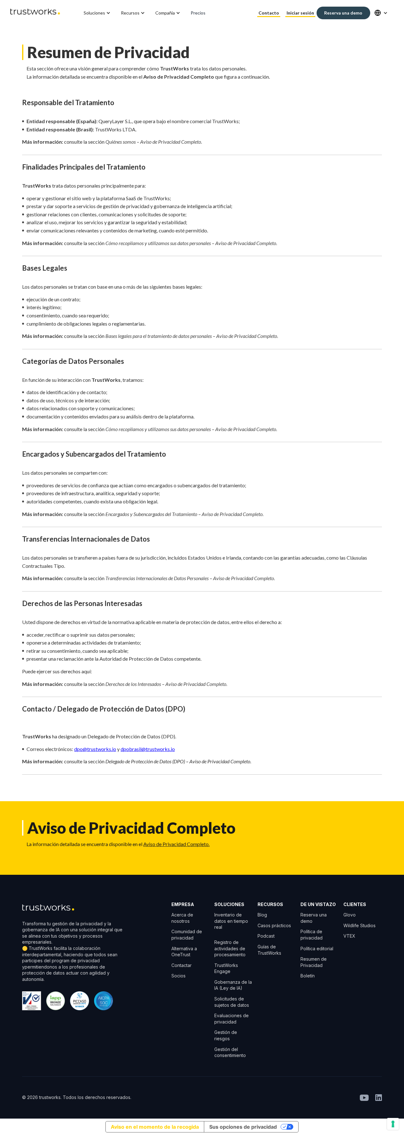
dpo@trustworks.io (95, 749)
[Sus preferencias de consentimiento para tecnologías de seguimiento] (393, 1124)
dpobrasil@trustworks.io (148, 749)
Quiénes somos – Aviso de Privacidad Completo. (153, 142)
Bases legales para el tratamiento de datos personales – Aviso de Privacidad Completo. (191, 336)
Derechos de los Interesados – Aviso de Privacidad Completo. (166, 684)
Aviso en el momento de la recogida (155, 1127)
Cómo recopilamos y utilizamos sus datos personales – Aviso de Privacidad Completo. (191, 243)
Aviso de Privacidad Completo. (176, 844)
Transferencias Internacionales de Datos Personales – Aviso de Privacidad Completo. (190, 578)
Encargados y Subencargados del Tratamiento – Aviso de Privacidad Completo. (184, 514)
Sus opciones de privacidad (243, 1127)
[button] (97, 13)
